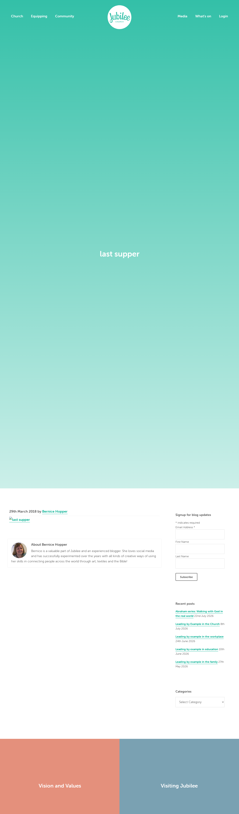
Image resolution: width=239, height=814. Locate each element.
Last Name (182, 556)
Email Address (185, 527)
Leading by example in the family (196, 661)
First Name (182, 541)
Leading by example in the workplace (199, 636)
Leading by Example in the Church (197, 624)
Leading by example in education (196, 649)
